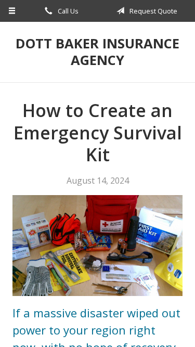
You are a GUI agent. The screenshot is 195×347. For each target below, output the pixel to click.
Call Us (67, 11)
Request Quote (152, 11)
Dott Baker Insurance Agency (97, 51)
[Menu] (12, 11)
